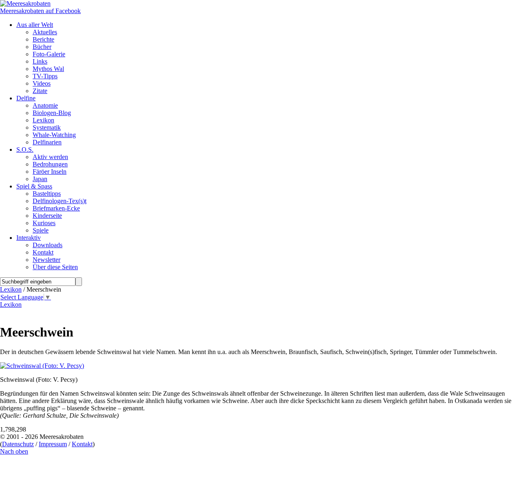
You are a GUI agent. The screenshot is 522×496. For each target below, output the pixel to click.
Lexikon (11, 289)
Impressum (53, 444)
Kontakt (82, 444)
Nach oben (14, 451)
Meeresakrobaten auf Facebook (40, 10)
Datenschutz (18, 444)
